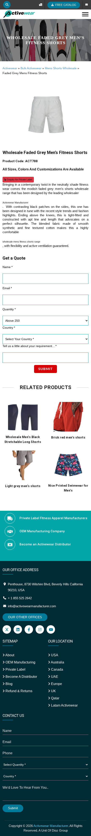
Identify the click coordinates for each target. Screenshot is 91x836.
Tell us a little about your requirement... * (30, 346)
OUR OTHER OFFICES (25, 617)
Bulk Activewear (31, 68)
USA (54, 655)
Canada (56, 669)
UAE (54, 676)
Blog (8, 684)
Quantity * (9, 309)
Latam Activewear (64, 705)
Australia (57, 662)
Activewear (10, 68)
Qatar (54, 698)
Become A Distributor (21, 676)
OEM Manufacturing (20, 662)
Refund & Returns (18, 691)
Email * (7, 288)
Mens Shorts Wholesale (61, 68)
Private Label (15, 669)
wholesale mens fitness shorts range (21, 241)
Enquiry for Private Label (19, 179)
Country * (9, 327)
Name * (7, 267)
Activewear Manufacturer (15, 202)
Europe (56, 684)
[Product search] (7, 4)
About (9, 655)
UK (53, 691)
